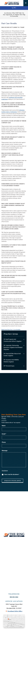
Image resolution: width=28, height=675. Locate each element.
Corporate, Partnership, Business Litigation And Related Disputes (13, 347)
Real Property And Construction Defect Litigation (12, 340)
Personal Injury (9, 366)
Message (4, 450)
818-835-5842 (14, 597)
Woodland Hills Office (14, 611)
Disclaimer (5, 470)
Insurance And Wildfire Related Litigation (11, 361)
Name (3, 425)
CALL (14, 7)
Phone (4, 442)
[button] (25, 3)
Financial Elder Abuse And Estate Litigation (12, 354)
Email (4, 434)
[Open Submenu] (23, 339)
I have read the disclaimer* (11, 474)
